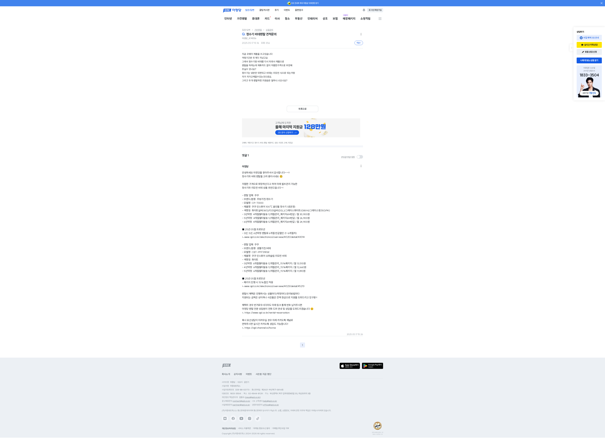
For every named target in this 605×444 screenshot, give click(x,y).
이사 (277, 18)
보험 (335, 18)
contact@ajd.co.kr (241, 401)
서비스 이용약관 (244, 428)
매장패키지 (349, 18)
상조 (325, 18)
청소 (287, 18)
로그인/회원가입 (375, 10)
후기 (277, 10)
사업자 (345, 15)
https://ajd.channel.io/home (260, 327)
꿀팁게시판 (264, 10)
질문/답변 (249, 10)
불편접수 (299, 10)
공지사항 (238, 374)
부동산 (298, 18)
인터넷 (228, 18)
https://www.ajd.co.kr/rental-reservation (267, 312)
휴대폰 (256, 18)
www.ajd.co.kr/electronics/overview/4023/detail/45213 (274, 286)
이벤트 (287, 10)
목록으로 (302, 108)
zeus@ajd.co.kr (252, 397)
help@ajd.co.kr (270, 401)
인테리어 (313, 18)
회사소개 (226, 374)
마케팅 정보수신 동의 (261, 428)
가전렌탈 (242, 18)
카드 (267, 18)
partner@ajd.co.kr (241, 405)
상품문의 (269, 30)
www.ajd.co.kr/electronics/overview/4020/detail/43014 (274, 236)
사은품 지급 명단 (263, 374)
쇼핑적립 (365, 18)
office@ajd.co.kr (271, 405)
